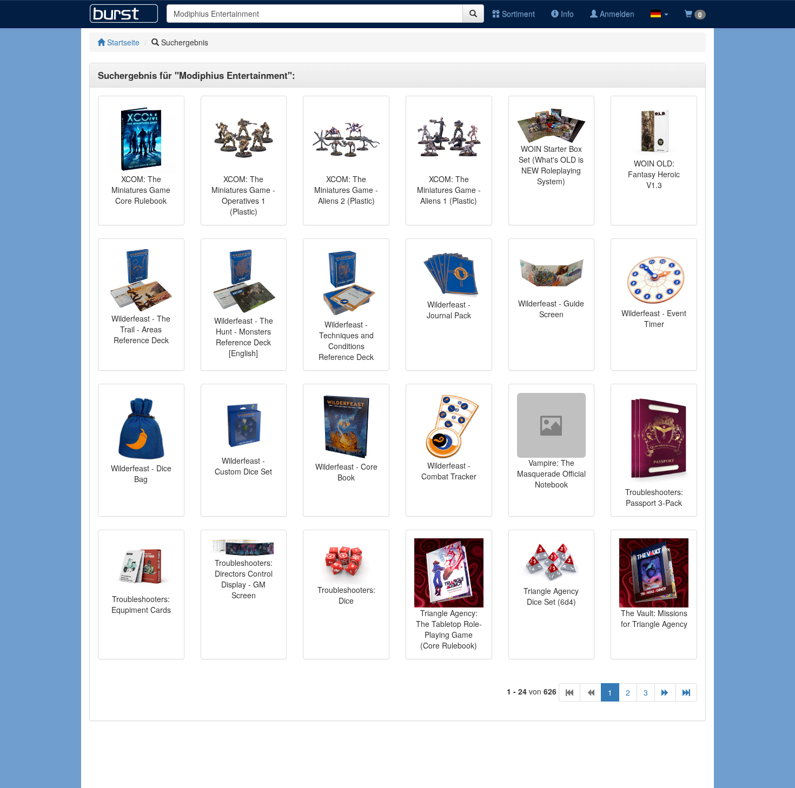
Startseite (122, 42)
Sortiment (517, 13)
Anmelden (616, 13)
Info (566, 13)
